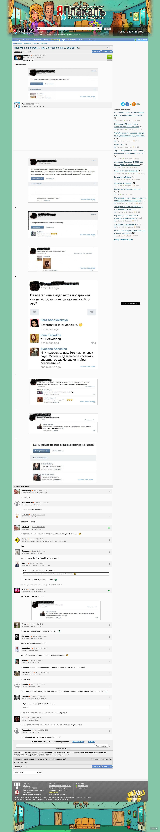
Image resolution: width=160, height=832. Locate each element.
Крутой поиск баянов (46, 32)
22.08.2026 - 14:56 (32, 104)
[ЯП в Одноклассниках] (134, 104)
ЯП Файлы (71, 40)
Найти (107, 29)
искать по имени (63, 749)
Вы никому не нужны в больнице (127, 189)
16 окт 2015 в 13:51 (41, 730)
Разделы (20, 40)
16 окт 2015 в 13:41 (38, 696)
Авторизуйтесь (100, 753)
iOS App (81, 783)
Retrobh (119, 221)
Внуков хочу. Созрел (122, 177)
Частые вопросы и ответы (33, 790)
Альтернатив (27, 503)
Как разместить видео (58, 790)
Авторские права (30, 788)
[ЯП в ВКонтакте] (127, 104)
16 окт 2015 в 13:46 (34, 718)
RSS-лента (27, 792)
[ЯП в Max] (139, 104)
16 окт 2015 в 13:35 (40, 490)
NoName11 (26, 636)
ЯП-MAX (92, 40)
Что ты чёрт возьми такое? (125, 224)
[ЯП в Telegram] (123, 104)
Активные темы (50, 34)
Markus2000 (120, 203)
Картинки (43, 43)
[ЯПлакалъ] (24, 31)
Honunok (119, 167)
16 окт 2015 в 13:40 (38, 684)
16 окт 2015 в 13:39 (40, 648)
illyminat (25, 515)
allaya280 (119, 179)
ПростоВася (27, 730)
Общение (37, 40)
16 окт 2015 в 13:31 (39, 55)
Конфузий (119, 236)
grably (24, 589)
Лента (27, 40)
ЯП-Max (91, 742)
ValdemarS (120, 227)
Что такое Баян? (55, 783)
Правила (69, 34)
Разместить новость (58, 794)
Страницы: (18, 52)
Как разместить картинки (59, 788)
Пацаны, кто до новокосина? (126, 171)
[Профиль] (18, 57)
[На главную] (14, 39)
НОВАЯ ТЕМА (107, 52)
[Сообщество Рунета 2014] (142, 796)
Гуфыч (24, 624)
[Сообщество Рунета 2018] (129, 796)
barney (24, 563)
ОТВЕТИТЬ (96, 52)
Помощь (61, 34)
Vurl (23, 718)
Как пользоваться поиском (60, 786)
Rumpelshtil (26, 648)
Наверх (154, 828)
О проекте (27, 783)
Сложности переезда (123, 183)
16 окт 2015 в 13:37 (38, 527)
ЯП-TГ (82, 40)
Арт (63, 40)
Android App (83, 786)
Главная (18, 43)
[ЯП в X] (137, 104)
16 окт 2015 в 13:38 (36, 539)
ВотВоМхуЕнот (121, 173)
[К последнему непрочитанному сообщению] (29, 52)
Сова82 (119, 158)
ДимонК (25, 684)
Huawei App (83, 788)
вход (140, 31)
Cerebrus (119, 120)
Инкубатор (55, 40)
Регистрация (126, 31)
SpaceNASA (120, 129)
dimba (24, 660)
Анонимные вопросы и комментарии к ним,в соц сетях (46, 47)
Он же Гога (118, 144)
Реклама (77, 34)
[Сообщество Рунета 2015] (136, 796)
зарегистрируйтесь (36, 755)
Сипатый (119, 212)
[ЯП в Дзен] (130, 104)
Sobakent (25, 551)
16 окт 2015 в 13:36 (42, 502)
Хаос (46, 40)
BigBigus (119, 147)
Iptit (117, 194)
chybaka (119, 141)
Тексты (128, 167)
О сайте (40, 34)
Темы (97, 29)
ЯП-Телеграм (78, 742)
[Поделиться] (108, 47)
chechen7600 (27, 672)
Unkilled (119, 186)
